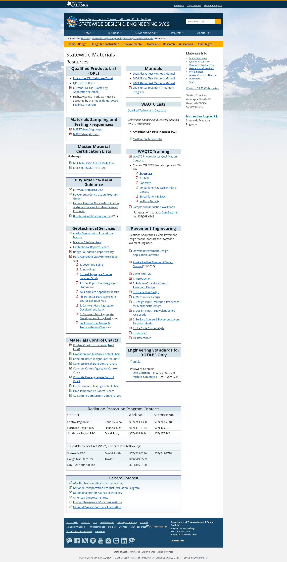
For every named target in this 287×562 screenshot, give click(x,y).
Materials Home (198, 58)
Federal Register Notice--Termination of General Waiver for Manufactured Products (96, 207)
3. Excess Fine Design (146, 292)
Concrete (145, 183)
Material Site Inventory (87, 242)
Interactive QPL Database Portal (93, 78)
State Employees (213, 5)
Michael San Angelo (145, 377)
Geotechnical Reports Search (91, 247)
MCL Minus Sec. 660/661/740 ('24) (93, 163)
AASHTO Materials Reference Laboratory (98, 483)
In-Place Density (149, 201)
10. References (142, 338)
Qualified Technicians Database (147, 110)
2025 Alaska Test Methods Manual (154, 73)
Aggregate (146, 173)
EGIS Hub (100, 531)
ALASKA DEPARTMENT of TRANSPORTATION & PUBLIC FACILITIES (147, 557)
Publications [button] (185, 44)
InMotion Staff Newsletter (79, 531)
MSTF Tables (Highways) (87, 129)
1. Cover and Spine (91, 264)
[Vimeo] (92, 540)
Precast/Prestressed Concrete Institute (97, 502)
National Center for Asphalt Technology (97, 493)
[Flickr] (116, 540)
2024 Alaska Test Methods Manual (154, 78)
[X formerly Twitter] (85, 540)
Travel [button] (88, 33)
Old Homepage (97, 526)
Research (169, 44)
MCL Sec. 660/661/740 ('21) (89, 168)
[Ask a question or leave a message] (132, 540)
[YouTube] (100, 540)
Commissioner (107, 522)
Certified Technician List (147, 139)
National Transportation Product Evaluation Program (106, 488)
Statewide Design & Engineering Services (112, 38)
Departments (194, 5)
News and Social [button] (145, 33)
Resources (195, 78)
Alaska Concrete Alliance (203, 75)
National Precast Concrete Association (97, 507)
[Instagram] (108, 540)
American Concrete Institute (90, 497)
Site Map (123, 526)
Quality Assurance (199, 61)
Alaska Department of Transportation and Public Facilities (124, 22)
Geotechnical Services (201, 68)
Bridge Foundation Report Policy (93, 252)
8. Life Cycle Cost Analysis (148, 328)
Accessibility (72, 522)
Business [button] (114, 33)
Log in (136, 361)
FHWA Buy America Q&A (88, 190)
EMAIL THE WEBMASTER (196, 557)
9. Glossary (140, 333)
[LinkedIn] (124, 540)
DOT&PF (85, 38)
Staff (191, 82)
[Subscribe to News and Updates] (69, 540)
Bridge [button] (82, 44)
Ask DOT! (85, 522)
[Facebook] (77, 540)
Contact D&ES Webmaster (202, 88)
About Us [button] (203, 33)
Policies (112, 526)
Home (71, 44)
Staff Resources (138, 526)
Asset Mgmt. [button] (205, 44)
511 (95, 522)
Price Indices (196, 71)
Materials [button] (153, 44)
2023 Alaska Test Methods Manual (154, 83)
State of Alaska (77, 4)
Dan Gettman (170, 212)
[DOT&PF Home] (74, 33)
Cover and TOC (142, 274)
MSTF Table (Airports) (86, 134)
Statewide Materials (143, 38)
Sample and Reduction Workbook (154, 207)
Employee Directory (127, 522)
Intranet (144, 522)
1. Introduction (142, 278)
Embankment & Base (153, 196)
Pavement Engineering (201, 65)
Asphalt (144, 178)
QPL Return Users (84, 83)
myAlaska (179, 5)
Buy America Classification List (92, 216)
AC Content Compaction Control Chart (97, 396)
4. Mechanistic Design (146, 297)
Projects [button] (176, 33)
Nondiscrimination (75, 526)
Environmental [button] (133, 44)
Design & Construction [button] (105, 44)
